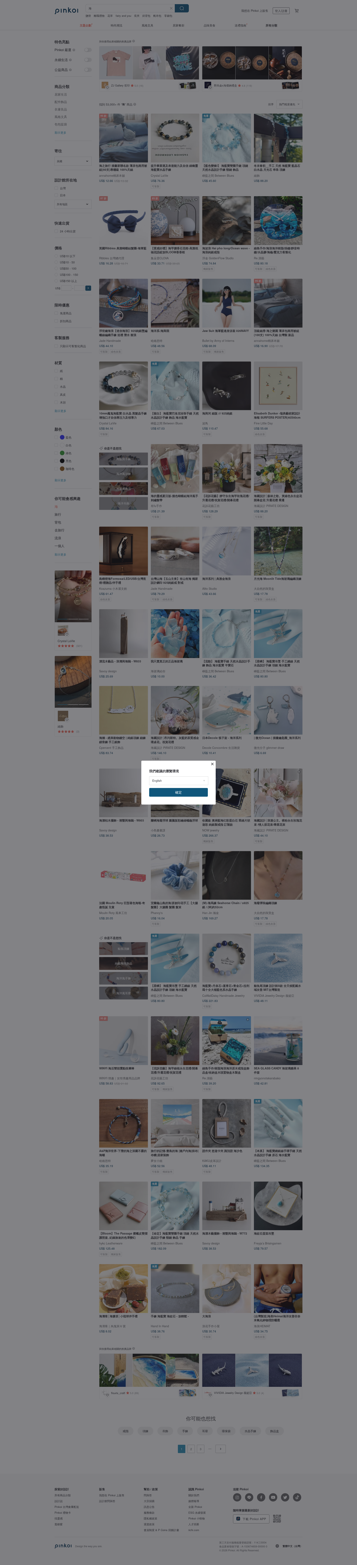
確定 (178, 792)
